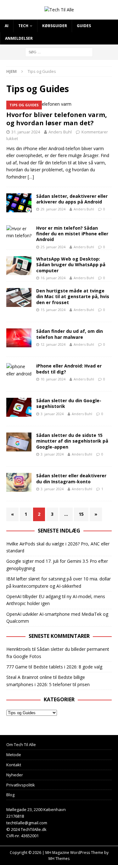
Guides (84, 25)
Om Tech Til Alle (21, 744)
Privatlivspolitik (20, 785)
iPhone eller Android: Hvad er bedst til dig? (69, 368)
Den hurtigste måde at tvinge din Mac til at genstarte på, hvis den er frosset (72, 296)
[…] (31, 177)
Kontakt (13, 765)
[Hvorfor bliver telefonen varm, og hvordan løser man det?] (59, 104)
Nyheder (14, 775)
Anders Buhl (60, 132)
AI (6, 25)
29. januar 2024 (53, 209)
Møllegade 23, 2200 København (36, 809)
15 (81, 514)
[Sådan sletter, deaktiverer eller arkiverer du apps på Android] (18, 202)
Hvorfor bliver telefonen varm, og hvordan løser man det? (56, 118)
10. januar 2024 (53, 379)
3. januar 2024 (52, 413)
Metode (13, 754)
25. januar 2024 (53, 246)
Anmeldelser (19, 38)
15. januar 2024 (53, 309)
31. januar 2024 (25, 132)
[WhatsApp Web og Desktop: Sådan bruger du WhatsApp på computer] (18, 265)
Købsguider (54, 25)
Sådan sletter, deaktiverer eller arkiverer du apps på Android (72, 199)
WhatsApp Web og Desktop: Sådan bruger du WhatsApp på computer (70, 264)
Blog (10, 794)
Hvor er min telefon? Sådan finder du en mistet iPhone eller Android (72, 233)
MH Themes (59, 858)
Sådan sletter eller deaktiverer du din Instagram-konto (71, 478)
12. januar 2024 (53, 344)
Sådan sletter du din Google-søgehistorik (68, 403)
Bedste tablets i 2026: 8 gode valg (67, 667)
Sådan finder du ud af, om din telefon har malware (69, 334)
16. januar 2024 (53, 277)
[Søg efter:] (59, 52)
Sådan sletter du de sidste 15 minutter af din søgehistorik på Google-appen (72, 441)
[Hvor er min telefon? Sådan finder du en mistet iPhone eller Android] (18, 232)
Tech (23, 25)
